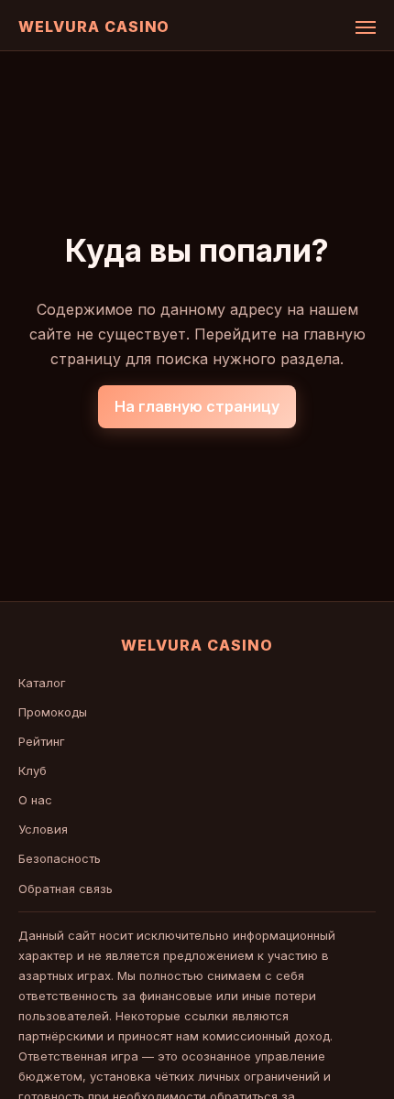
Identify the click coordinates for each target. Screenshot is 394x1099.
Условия (43, 829)
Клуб (32, 770)
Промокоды (52, 712)
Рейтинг (41, 741)
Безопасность (59, 858)
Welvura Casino (94, 26)
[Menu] (366, 27)
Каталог (42, 682)
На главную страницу (197, 406)
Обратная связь (65, 888)
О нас (35, 799)
